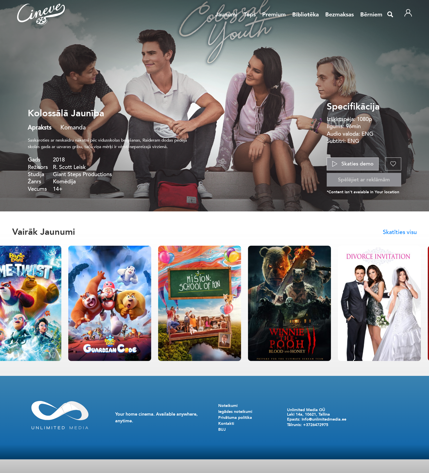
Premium (274, 14)
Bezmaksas (339, 14)
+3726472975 (315, 425)
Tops (250, 14)
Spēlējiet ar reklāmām (364, 179)
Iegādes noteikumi (235, 411)
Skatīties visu (400, 232)
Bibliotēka (305, 14)
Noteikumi (228, 405)
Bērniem (371, 14)
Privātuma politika (235, 417)
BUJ (222, 429)
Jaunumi (226, 14)
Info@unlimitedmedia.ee (324, 419)
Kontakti (226, 423)
